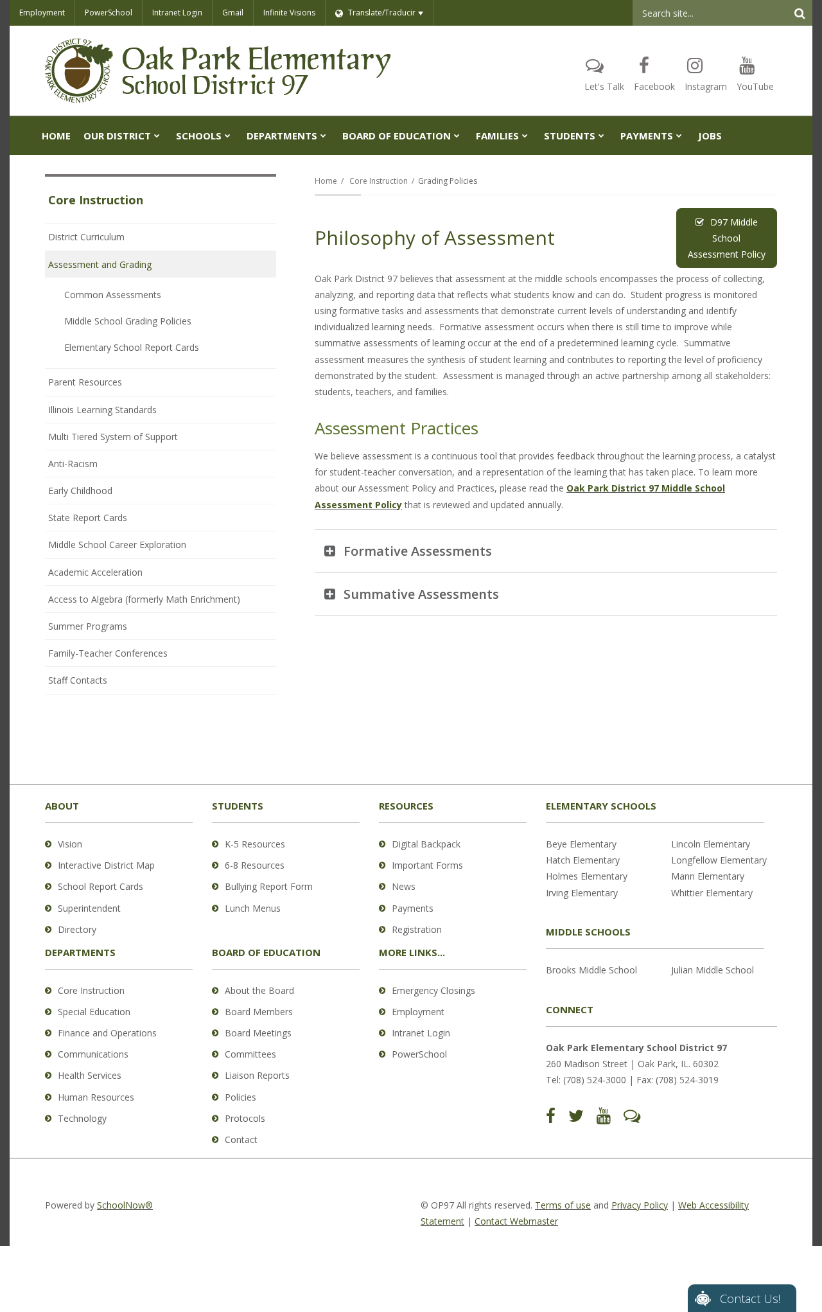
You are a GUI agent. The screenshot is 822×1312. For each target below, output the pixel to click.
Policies (240, 1097)
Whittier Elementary (712, 893)
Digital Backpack (426, 844)
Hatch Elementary (583, 860)
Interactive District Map (106, 865)
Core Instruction (378, 180)
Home (326, 180)
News (403, 886)
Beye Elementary (581, 844)
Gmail (232, 12)
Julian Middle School (712, 970)
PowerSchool (108, 12)
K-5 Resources (255, 844)
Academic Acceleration (95, 572)
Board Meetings (258, 1033)
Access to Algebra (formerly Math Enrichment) (144, 599)
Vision (70, 844)
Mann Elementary (707, 876)
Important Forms (427, 865)
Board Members (259, 1012)
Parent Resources (85, 382)
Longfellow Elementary (719, 860)
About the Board (259, 990)
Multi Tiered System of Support (113, 436)
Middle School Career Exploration (117, 544)
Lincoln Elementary (710, 844)
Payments (412, 908)
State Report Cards (87, 517)
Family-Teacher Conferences (108, 653)
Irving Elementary (582, 893)
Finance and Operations (107, 1033)
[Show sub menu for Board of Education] (457, 135)
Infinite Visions (289, 12)
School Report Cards (100, 886)
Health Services (89, 1075)
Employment (42, 12)
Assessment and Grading (100, 264)
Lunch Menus (253, 908)
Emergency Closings (433, 990)
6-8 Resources (254, 865)
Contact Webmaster (516, 1221)
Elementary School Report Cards (131, 347)
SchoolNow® (125, 1205)
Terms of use (563, 1205)
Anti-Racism (73, 463)
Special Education (94, 1012)
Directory (77, 929)
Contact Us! (750, 1298)
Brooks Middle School (591, 970)
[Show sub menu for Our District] (157, 135)
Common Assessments (112, 294)
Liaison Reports (257, 1075)
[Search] (799, 13)
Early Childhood (80, 490)
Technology (82, 1118)
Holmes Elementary (586, 876)
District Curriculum (86, 237)
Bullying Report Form (269, 886)
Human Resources (96, 1097)
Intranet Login (177, 12)
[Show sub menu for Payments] (679, 135)
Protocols (245, 1118)
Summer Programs (87, 626)
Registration (417, 929)
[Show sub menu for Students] (601, 135)
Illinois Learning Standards (102, 409)
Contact (241, 1139)
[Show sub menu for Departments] (323, 135)
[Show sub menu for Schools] (228, 135)
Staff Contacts (77, 680)
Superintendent (89, 908)
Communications (93, 1054)
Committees (250, 1054)
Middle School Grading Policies (127, 321)
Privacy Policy (639, 1205)
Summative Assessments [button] (421, 594)
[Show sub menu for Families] (525, 135)
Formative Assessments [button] (418, 551)
